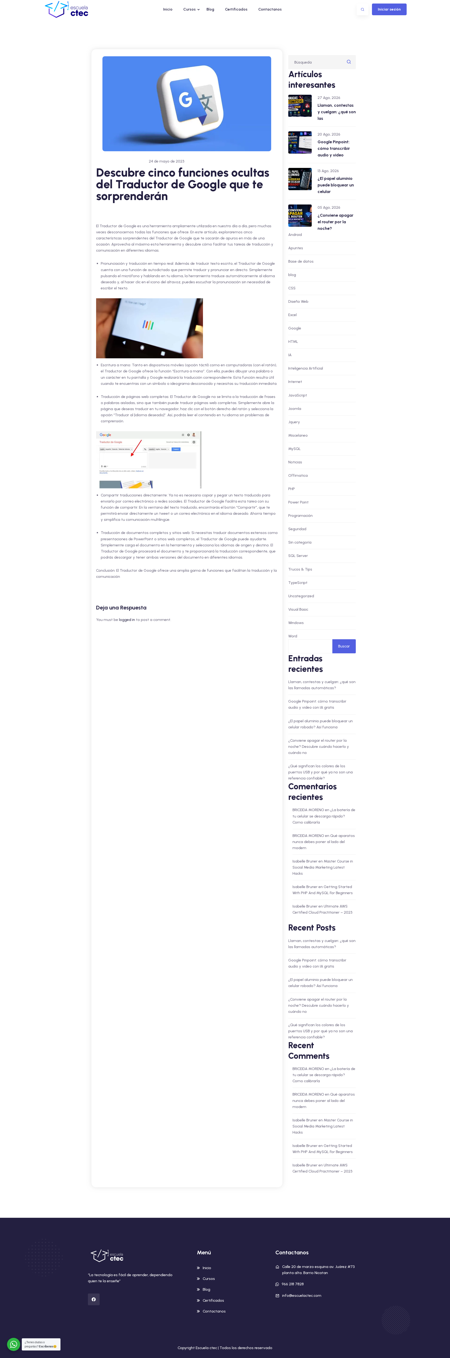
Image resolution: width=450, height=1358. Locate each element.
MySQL (294, 448)
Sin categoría (299, 542)
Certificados (236, 9)
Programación (300, 515)
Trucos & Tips (300, 569)
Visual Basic (298, 609)
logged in (127, 619)
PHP (291, 489)
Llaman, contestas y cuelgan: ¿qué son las (337, 112)
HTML (293, 341)
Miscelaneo (298, 435)
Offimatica (298, 475)
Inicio (167, 9)
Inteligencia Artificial (305, 368)
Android (295, 234)
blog (292, 274)
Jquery (294, 422)
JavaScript (297, 395)
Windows (296, 622)
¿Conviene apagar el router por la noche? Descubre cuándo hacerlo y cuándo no (318, 746)
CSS (292, 288)
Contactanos (270, 9)
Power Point (298, 502)
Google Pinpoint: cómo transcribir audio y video (334, 148)
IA (290, 355)
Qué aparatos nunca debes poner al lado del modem (323, 841)
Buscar (344, 646)
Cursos (189, 9)
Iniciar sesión (389, 9)
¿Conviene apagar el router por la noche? (335, 222)
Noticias (295, 462)
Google (294, 328)
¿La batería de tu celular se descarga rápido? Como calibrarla (323, 816)
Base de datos (301, 261)
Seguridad (297, 529)
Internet (295, 381)
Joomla (294, 408)
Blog (210, 9)
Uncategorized (301, 596)
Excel (292, 315)
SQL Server (298, 555)
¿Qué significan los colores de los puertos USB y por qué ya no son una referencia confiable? (320, 772)
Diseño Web (298, 301)
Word (292, 636)
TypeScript (298, 582)
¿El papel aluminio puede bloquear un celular (336, 185)
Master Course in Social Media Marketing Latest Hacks (322, 867)
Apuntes (295, 248)
